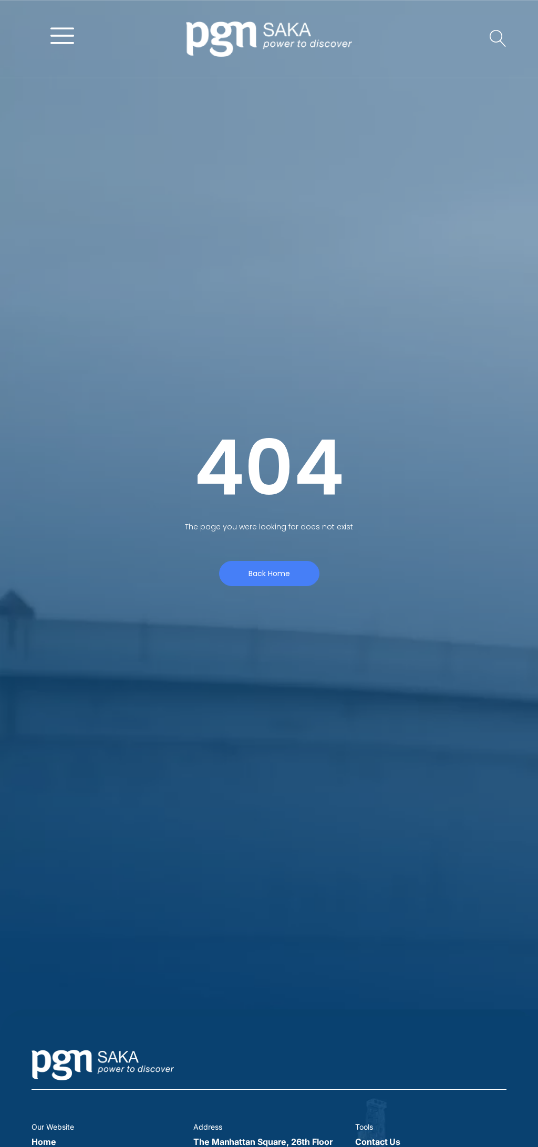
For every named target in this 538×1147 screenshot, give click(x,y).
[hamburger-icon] (62, 34)
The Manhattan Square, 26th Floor (263, 1141)
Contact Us (377, 1141)
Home (44, 1141)
